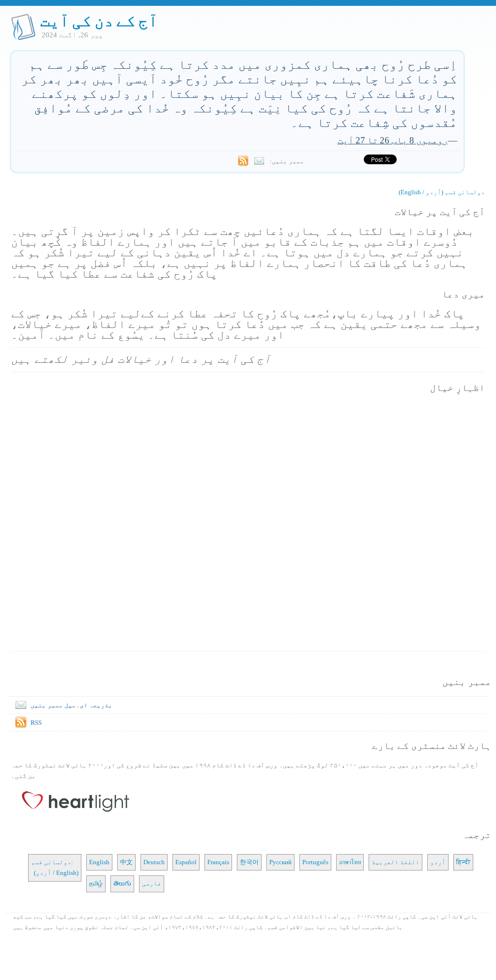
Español (186, 862)
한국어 (249, 862)
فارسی (151, 883)
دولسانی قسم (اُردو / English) (442, 192)
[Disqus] (248, 523)
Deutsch (154, 862)
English (99, 862)
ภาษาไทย (350, 862)
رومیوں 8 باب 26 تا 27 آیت (393, 140)
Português (315, 862)
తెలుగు (122, 883)
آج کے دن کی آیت (99, 21)
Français (218, 862)
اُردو (438, 862)
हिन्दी (463, 862)
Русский (280, 862)
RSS (36, 722)
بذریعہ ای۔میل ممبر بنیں (71, 705)
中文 (126, 862)
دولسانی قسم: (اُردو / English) (54, 867)
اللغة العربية (395, 862)
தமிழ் (96, 883)
